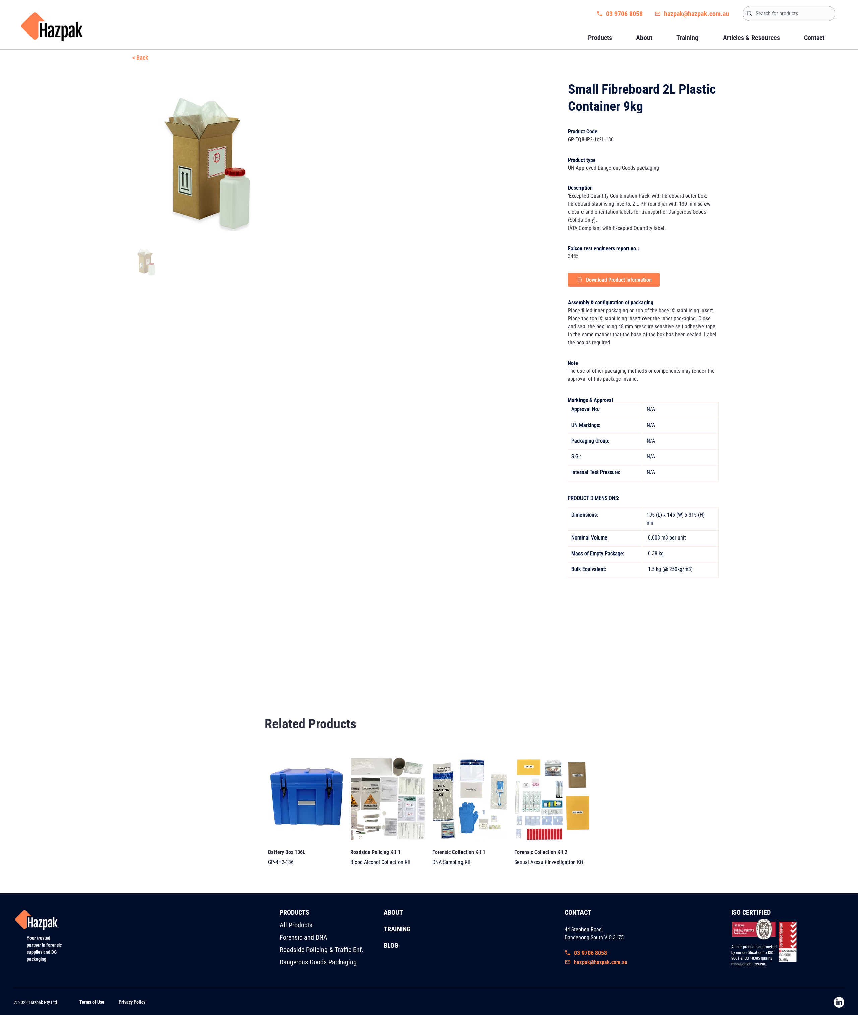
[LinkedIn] (839, 1002)
